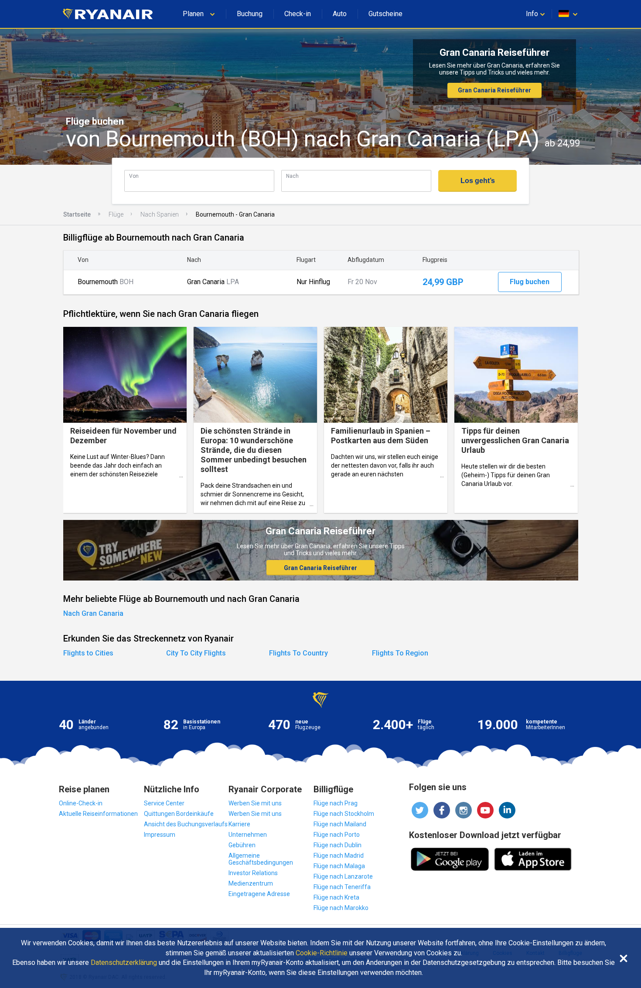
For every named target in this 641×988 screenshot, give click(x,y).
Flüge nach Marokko (341, 907)
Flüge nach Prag (336, 803)
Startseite (77, 214)
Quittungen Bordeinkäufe (179, 813)
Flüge (116, 214)
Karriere (239, 824)
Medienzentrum (250, 883)
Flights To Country (298, 653)
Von (134, 176)
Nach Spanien (159, 214)
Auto (340, 14)
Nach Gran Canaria (93, 613)
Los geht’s (477, 180)
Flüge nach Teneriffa (342, 886)
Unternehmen (247, 834)
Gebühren (242, 845)
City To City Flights (196, 653)
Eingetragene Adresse (259, 893)
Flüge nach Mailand (340, 824)
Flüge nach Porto (337, 834)
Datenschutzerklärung (124, 963)
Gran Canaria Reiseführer (494, 90)
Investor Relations (253, 872)
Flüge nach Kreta (336, 897)
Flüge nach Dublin (337, 845)
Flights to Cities (88, 653)
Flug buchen (529, 282)
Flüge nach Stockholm (344, 813)
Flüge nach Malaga (339, 865)
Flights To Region (400, 653)
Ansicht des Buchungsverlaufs (186, 824)
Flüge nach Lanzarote (343, 876)
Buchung (250, 14)
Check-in (297, 14)
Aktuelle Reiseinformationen (98, 813)
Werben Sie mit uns (255, 803)
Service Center (164, 803)
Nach (292, 176)
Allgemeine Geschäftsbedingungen (260, 859)
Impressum (159, 834)
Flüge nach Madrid (339, 855)
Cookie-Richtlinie (322, 953)
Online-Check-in (80, 803)
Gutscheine (385, 14)
